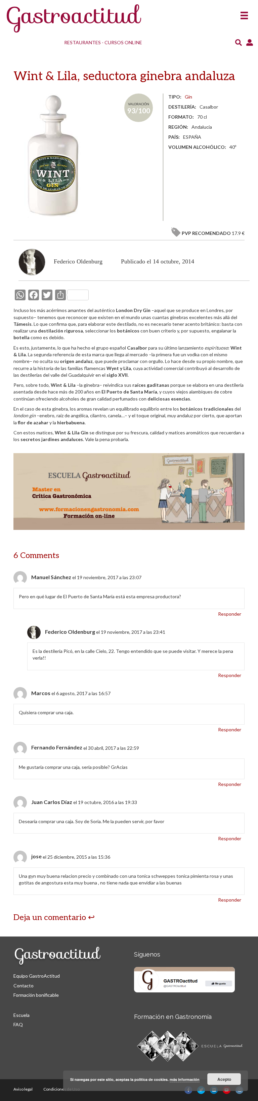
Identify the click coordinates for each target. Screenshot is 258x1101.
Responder (229, 614)
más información (185, 1079)
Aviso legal (23, 1089)
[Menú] (244, 13)
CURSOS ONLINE (123, 42)
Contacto (23, 985)
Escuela (21, 1015)
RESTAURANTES (82, 42)
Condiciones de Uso (61, 1089)
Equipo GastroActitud (36, 976)
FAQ (18, 1024)
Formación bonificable (36, 995)
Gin (188, 97)
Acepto (224, 1079)
